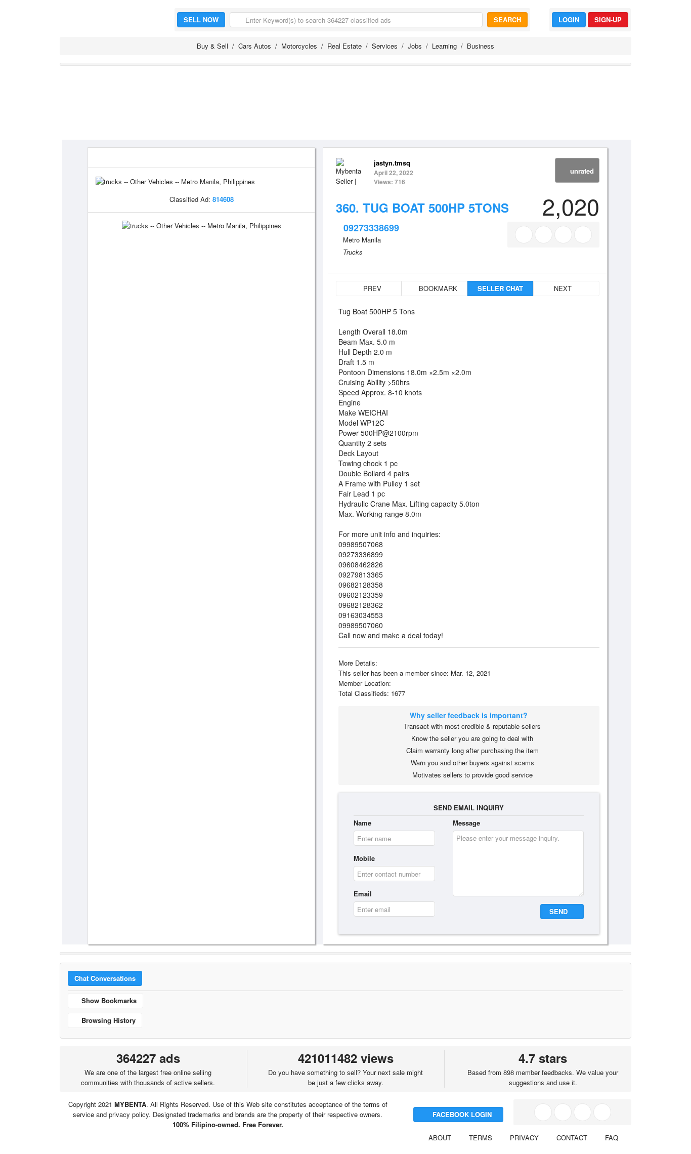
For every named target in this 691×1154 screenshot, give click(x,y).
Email (363, 893)
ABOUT (439, 1137)
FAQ (611, 1137)
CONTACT (571, 1137)
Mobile (364, 858)
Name (362, 823)
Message (466, 823)
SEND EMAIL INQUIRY (469, 807)
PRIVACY (524, 1137)
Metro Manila (362, 239)
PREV (371, 288)
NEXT (564, 288)
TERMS (480, 1137)
